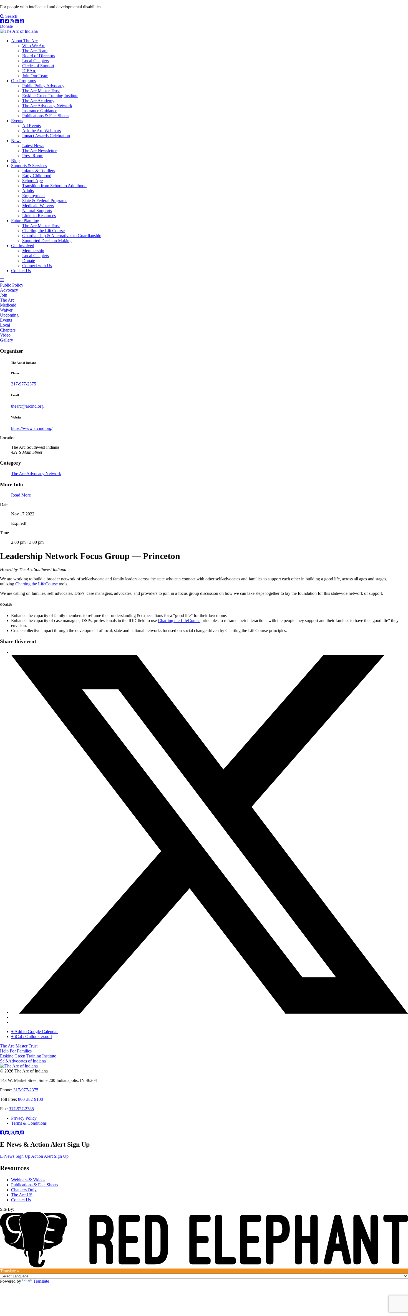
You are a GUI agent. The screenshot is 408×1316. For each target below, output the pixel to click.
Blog (15, 160)
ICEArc (29, 70)
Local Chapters (35, 60)
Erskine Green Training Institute (50, 95)
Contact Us (21, 270)
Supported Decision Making (47, 240)
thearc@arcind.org (27, 406)
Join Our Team (35, 75)
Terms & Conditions (29, 1123)
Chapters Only (24, 1189)
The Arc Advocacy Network (47, 105)
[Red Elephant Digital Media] (204, 1266)
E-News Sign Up (15, 1156)
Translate (41, 1281)
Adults (28, 190)
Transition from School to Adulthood (54, 185)
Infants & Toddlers (38, 170)
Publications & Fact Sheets (45, 115)
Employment (33, 195)
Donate (6, 26)
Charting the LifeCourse (43, 230)
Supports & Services (29, 165)
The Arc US (21, 1194)
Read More (21, 495)
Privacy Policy (24, 1118)
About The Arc (24, 40)
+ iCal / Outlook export (31, 1036)
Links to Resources (39, 215)
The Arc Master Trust (41, 90)
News (16, 140)
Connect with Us (37, 265)
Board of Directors (38, 55)
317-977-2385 (21, 1108)
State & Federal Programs (44, 200)
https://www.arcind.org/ (31, 428)
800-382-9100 (30, 1099)
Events (17, 120)
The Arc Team (34, 50)
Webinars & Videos (28, 1179)
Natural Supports (37, 210)
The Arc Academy (38, 100)
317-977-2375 (23, 384)
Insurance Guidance (39, 110)
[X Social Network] (209, 1012)
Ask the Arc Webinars (41, 130)
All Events (31, 125)
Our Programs (23, 80)
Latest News (33, 145)
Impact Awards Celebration (46, 135)
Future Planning (25, 220)
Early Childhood (36, 175)
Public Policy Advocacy (43, 85)
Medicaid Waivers (38, 205)
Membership (33, 250)
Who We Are (33, 45)
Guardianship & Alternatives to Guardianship (61, 235)
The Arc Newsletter (39, 150)
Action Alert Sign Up (50, 1156)
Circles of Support (38, 65)
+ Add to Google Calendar (34, 1031)
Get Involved (22, 245)
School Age (32, 180)
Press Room (32, 155)
